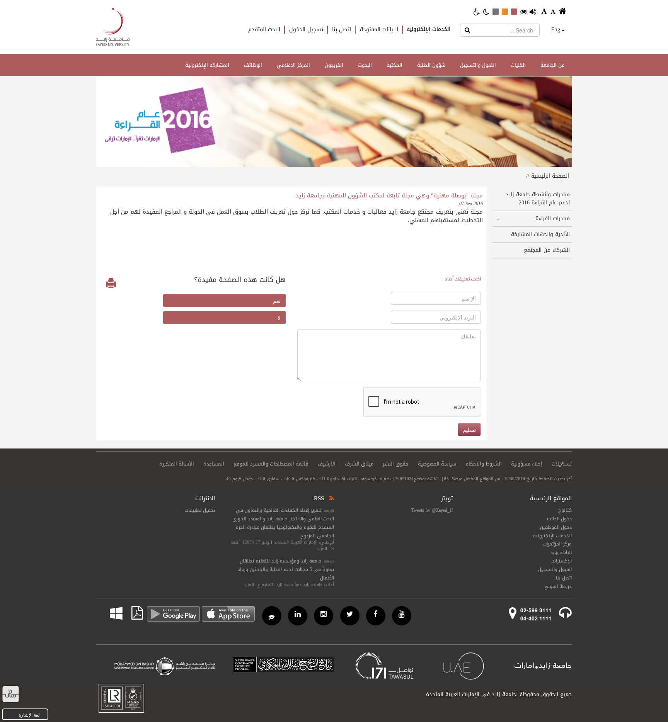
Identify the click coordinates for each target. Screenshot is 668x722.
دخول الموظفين (556, 527)
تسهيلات (562, 464)
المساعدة (213, 464)
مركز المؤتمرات (557, 544)
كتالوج (565, 510)
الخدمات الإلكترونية (428, 29)
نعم (277, 300)
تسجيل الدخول (306, 29)
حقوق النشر (396, 464)
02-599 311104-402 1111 (536, 614)
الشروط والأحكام (483, 464)
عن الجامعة (552, 65)
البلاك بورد (561, 552)
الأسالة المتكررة (176, 464)
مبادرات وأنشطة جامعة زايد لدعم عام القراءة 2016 (538, 198)
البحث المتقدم (264, 29)
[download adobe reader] (133, 613)
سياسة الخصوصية (437, 464)
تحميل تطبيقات (200, 510)
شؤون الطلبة (431, 65)
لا (279, 317)
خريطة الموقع (558, 586)
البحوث (365, 65)
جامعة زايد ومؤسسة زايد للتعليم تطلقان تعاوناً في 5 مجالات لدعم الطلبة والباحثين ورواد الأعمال (286, 569)
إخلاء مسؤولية (526, 464)
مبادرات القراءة (552, 218)
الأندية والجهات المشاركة (540, 234)
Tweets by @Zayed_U (432, 510)
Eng (555, 29)
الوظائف (253, 65)
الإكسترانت (561, 561)
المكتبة (394, 65)
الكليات (518, 65)
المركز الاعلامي (293, 65)
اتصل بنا (341, 29)
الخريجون (334, 65)
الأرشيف (327, 464)
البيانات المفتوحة (379, 29)
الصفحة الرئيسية (550, 176)
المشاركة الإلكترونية (207, 65)
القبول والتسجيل (478, 65)
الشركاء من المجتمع (547, 250)
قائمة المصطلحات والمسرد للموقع (270, 464)
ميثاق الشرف (359, 464)
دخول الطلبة (559, 519)
